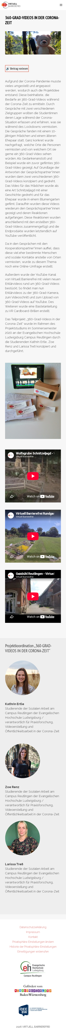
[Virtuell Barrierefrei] (11, 5)
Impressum (33, 932)
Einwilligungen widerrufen (33, 951)
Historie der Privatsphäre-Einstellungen (33, 946)
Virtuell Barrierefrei (36, 1026)
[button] (9, 43)
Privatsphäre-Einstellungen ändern (33, 941)
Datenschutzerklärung (33, 927)
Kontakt (33, 937)
